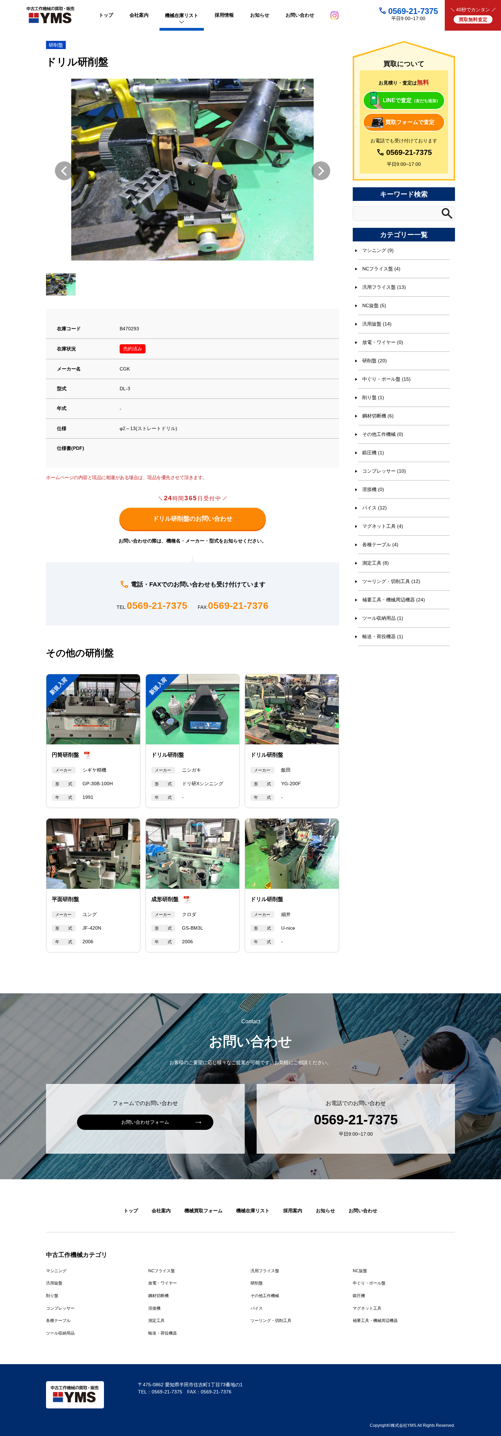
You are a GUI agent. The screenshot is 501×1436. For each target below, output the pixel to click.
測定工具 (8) (375, 563)
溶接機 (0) (373, 489)
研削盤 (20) (374, 360)
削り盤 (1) (373, 397)
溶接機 (154, 1308)
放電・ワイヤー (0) (382, 342)
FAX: (233, 606)
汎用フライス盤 (264, 1270)
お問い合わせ (363, 1210)
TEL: (152, 606)
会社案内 (161, 1210)
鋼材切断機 (158, 1295)
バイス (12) (374, 507)
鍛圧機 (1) (373, 452)
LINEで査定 (411, 100)
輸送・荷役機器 (162, 1333)
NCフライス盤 (161, 1270)
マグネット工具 (367, 1308)
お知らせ (325, 1210)
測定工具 (156, 1320)
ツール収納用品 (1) (382, 618)
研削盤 (56, 45)
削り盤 (52, 1295)
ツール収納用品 (60, 1333)
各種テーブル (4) (380, 544)
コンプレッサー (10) (384, 471)
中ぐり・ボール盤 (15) (386, 379)
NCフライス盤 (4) (381, 268)
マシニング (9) (378, 250)
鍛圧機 (359, 1295)
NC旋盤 (360, 1270)
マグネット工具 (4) (382, 526)
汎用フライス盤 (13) (384, 287)
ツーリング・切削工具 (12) (391, 581)
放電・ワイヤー (162, 1283)
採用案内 (292, 1210)
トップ (131, 1210)
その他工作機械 (264, 1295)
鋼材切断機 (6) (378, 416)
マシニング (56, 1270)
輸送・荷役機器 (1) (382, 636)
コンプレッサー (60, 1308)
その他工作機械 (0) (382, 434)
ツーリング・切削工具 (270, 1320)
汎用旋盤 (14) (377, 324)
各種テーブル (58, 1320)
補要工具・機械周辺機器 (375, 1320)
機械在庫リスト (253, 1210)
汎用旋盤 (54, 1283)
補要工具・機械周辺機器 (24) (393, 599)
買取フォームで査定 (410, 122)
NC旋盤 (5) (374, 305)
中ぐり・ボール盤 (369, 1283)
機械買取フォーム (203, 1210)
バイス (256, 1308)
